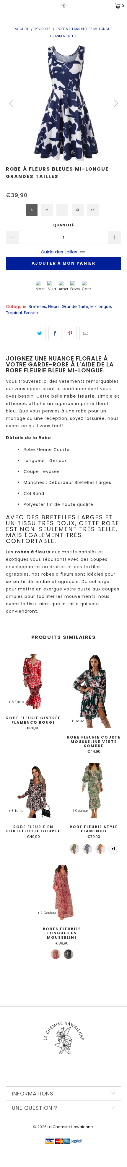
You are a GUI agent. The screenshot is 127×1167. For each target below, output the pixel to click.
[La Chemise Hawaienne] (63, 6)
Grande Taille (75, 306)
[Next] (115, 103)
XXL (93, 209)
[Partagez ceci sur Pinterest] (70, 333)
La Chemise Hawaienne (70, 1127)
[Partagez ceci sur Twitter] (39, 333)
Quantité (63, 225)
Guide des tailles (59, 252)
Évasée (31, 313)
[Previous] (12, 103)
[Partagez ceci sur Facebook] (54, 333)
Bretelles (37, 306)
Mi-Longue (100, 306)
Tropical (14, 313)
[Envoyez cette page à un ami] (85, 333)
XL (77, 209)
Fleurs (54, 306)
